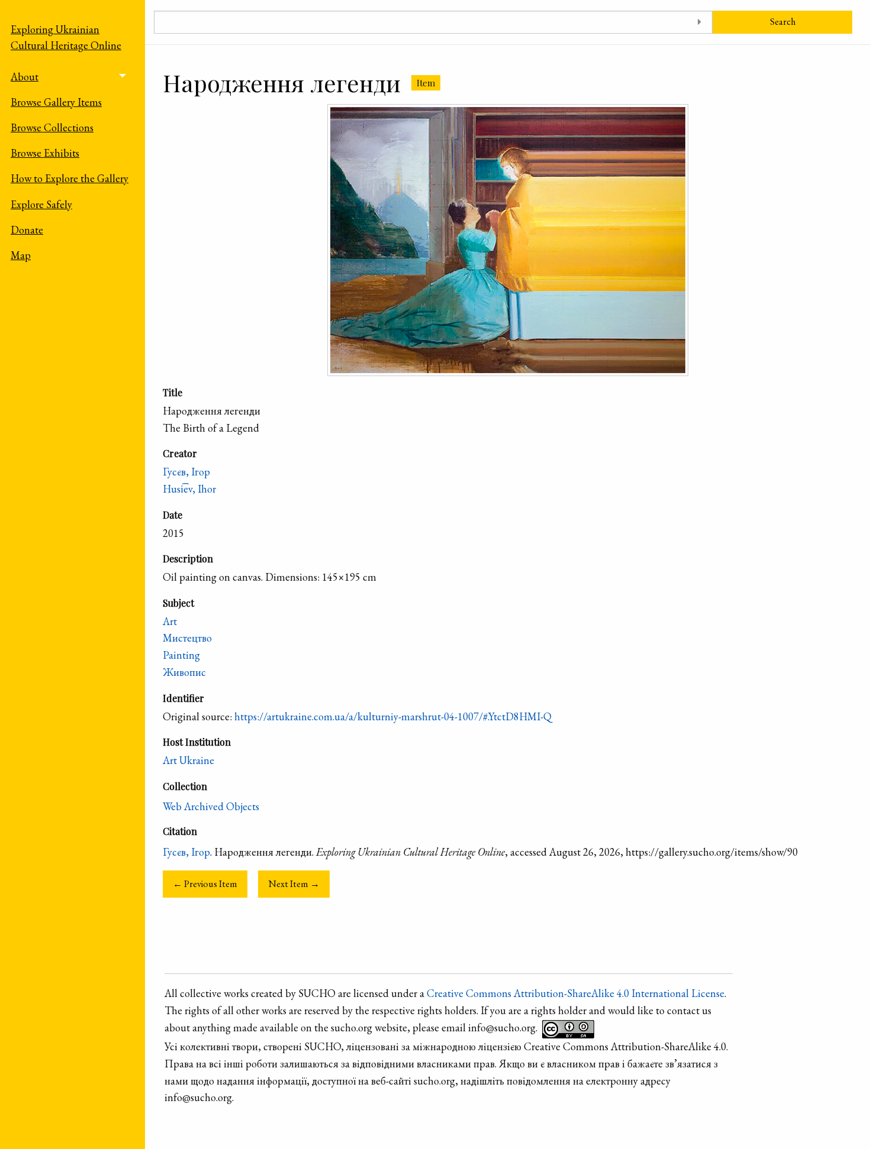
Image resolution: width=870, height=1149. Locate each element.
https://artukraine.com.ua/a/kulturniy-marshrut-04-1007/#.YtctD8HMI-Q (393, 716)
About (24, 76)
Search (782, 21)
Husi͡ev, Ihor (189, 489)
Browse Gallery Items (56, 102)
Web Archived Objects (211, 806)
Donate (27, 230)
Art (170, 621)
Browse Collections (52, 127)
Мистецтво (187, 638)
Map (21, 255)
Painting (181, 655)
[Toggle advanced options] (699, 22)
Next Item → (294, 884)
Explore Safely (41, 204)
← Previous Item (205, 884)
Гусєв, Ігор (186, 471)
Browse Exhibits (45, 153)
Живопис (184, 672)
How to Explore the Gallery (69, 178)
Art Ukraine (188, 760)
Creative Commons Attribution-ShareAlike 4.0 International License (575, 993)
